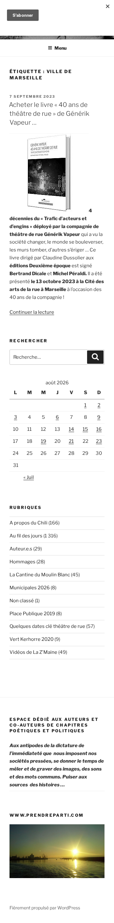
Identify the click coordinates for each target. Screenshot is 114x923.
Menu (60, 48)
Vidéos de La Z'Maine (33, 652)
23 (99, 441)
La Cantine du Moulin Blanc (40, 575)
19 (43, 441)
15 (85, 429)
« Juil (28, 477)
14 (71, 429)
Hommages (22, 562)
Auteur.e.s (21, 549)
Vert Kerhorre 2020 (32, 639)
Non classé (22, 601)
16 (99, 429)
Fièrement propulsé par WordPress (45, 907)
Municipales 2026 (30, 588)
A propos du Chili (29, 523)
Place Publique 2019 (32, 613)
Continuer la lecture (32, 312)
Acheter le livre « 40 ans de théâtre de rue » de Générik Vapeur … (49, 113)
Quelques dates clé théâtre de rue (47, 626)
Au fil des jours (26, 536)
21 (71, 441)
